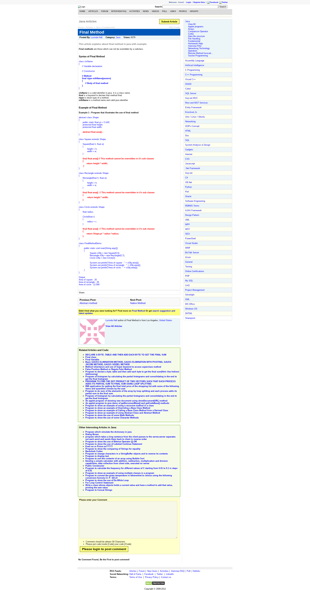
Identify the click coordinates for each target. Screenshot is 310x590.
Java (98, 27)
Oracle (188, 196)
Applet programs (195, 26)
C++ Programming (193, 74)
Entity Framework (193, 107)
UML (187, 220)
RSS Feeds (174, 27)
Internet (188, 154)
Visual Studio (191, 243)
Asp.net (188, 173)
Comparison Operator (198, 31)
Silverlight (189, 294)
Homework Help (195, 43)
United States (165, 320)
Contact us (166, 577)
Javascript (190, 163)
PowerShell (190, 238)
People (183, 11)
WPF (187, 224)
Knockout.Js (191, 112)
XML (187, 299)
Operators (192, 51)
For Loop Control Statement (99, 483)
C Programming (192, 70)
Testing (188, 266)
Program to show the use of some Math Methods (109, 415)
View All (192, 24)
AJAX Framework (193, 210)
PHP (187, 276)
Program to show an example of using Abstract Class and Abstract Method (122, 413)
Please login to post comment (104, 549)
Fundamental (109, 27)
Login (188, 2)
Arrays (191, 29)
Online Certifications (194, 271)
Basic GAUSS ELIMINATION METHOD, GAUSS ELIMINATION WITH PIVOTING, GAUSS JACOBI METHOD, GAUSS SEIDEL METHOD (128, 363)
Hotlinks (196, 571)
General (188, 262)
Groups (194, 11)
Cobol (188, 88)
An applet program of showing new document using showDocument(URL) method (126, 401)
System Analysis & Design (197, 145)
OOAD (188, 84)
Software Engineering (195, 201)
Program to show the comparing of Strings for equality (112, 449)
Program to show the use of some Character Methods (112, 417)
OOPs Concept (192, 126)
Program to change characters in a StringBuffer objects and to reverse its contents (126, 453)
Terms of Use (135, 577)
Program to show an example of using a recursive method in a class (119, 405)
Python (188, 187)
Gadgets (189, 149)
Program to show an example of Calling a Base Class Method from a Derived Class (126, 410)
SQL (187, 140)
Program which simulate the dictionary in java (108, 432)
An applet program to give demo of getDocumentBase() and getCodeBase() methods (127, 403)
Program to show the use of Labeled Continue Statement (113, 444)
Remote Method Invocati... (200, 53)
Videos (155, 11)
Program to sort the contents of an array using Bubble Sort (114, 458)
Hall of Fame (135, 574)
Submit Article (169, 21)
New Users (152, 571)
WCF (187, 229)
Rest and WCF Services (196, 103)
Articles (93, 11)
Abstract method (88, 303)
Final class (90, 357)
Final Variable (92, 359)
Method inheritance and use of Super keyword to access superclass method (123, 367)
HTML (188, 131)
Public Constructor (94, 466)
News (146, 11)
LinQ (187, 285)
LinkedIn (170, 574)
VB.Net (188, 182)
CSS (187, 159)
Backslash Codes (94, 451)
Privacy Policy (152, 577)
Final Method (138, 311)
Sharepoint (190, 318)
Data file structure (196, 36)
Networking (190, 121)
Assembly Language (194, 60)
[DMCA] (155, 584)
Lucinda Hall (96, 37)
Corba (191, 34)
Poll (164, 11)
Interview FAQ (118, 11)
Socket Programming (198, 55)
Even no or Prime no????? (99, 446)
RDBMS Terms (192, 206)
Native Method (137, 303)
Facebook (149, 574)
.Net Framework (192, 168)
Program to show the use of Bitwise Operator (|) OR (111, 441)
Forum (104, 11)
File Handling (194, 38)
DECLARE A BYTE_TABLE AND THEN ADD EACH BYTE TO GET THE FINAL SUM (125, 355)
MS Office (190, 304)
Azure (188, 257)
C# (186, 177)
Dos (187, 135)
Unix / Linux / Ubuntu (195, 117)
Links (173, 11)
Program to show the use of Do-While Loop (107, 480)
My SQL (189, 280)
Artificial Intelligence (194, 65)
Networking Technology (199, 48)
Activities (134, 11)
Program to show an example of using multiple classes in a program (119, 473)
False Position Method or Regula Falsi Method (108, 369)
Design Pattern (192, 215)
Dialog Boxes (92, 434)
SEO (187, 234)
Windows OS (191, 309)
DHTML (188, 313)
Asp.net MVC (191, 98)
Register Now (199, 2)
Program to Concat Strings (98, 490)
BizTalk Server (192, 252)
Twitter (160, 574)
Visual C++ (190, 79)
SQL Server (190, 93)
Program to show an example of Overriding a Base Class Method (117, 408)
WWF (187, 248)
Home (82, 11)
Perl (187, 191)
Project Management (195, 290)
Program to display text (97, 456)
